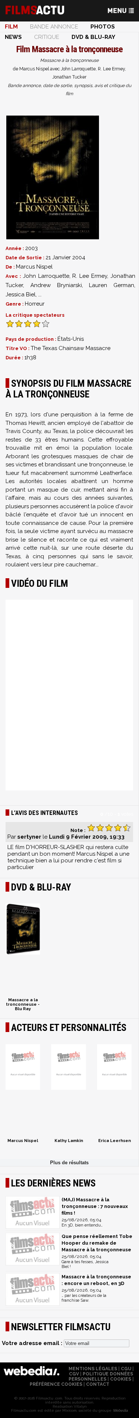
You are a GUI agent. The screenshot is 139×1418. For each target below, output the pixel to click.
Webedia (120, 1410)
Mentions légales (93, 1368)
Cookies (120, 1379)
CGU (126, 1368)
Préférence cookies (56, 1384)
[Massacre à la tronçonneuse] (53, 177)
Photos (102, 26)
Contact (97, 1384)
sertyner (29, 836)
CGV (74, 1374)
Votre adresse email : (33, 1343)
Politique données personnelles (101, 1376)
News (13, 37)
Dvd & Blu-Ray (93, 37)
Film (11, 26)
